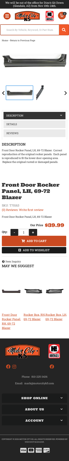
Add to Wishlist (36, 250)
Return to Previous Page (22, 40)
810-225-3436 (39, 376)
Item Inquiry (13, 261)
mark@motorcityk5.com (39, 383)
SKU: (5, 205)
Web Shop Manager (34, 442)
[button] (34, 29)
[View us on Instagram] (14, 366)
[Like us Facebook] (8, 366)
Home (5, 40)
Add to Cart (37, 241)
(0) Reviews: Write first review (22, 210)
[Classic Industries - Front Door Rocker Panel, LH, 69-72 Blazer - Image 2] (40, 92)
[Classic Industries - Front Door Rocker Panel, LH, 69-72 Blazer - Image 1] (19, 92)
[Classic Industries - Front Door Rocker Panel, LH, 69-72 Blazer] (34, 60)
